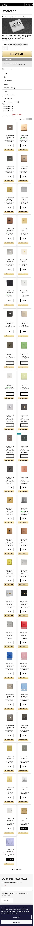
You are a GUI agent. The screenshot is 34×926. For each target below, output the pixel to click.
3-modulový (8, 108)
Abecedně (5, 48)
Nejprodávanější (24, 44)
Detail (10, 145)
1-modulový (22, 64)
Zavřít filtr (17, 54)
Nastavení (16, 917)
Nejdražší (18, 44)
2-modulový (8, 106)
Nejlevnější (12, 44)
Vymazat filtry (16, 114)
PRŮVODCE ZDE (9, 149)
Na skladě (8, 69)
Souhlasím (16, 922)
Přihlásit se (7, 900)
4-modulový (8, 111)
